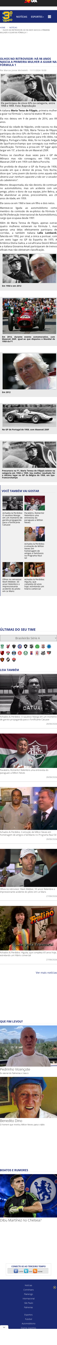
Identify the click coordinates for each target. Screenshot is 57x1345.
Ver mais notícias (46, 972)
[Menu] (49, 16)
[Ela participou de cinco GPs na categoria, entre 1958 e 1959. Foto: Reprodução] (28, 87)
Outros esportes (28, 1327)
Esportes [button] (36, 16)
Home (2, 27)
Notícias (21, 16)
